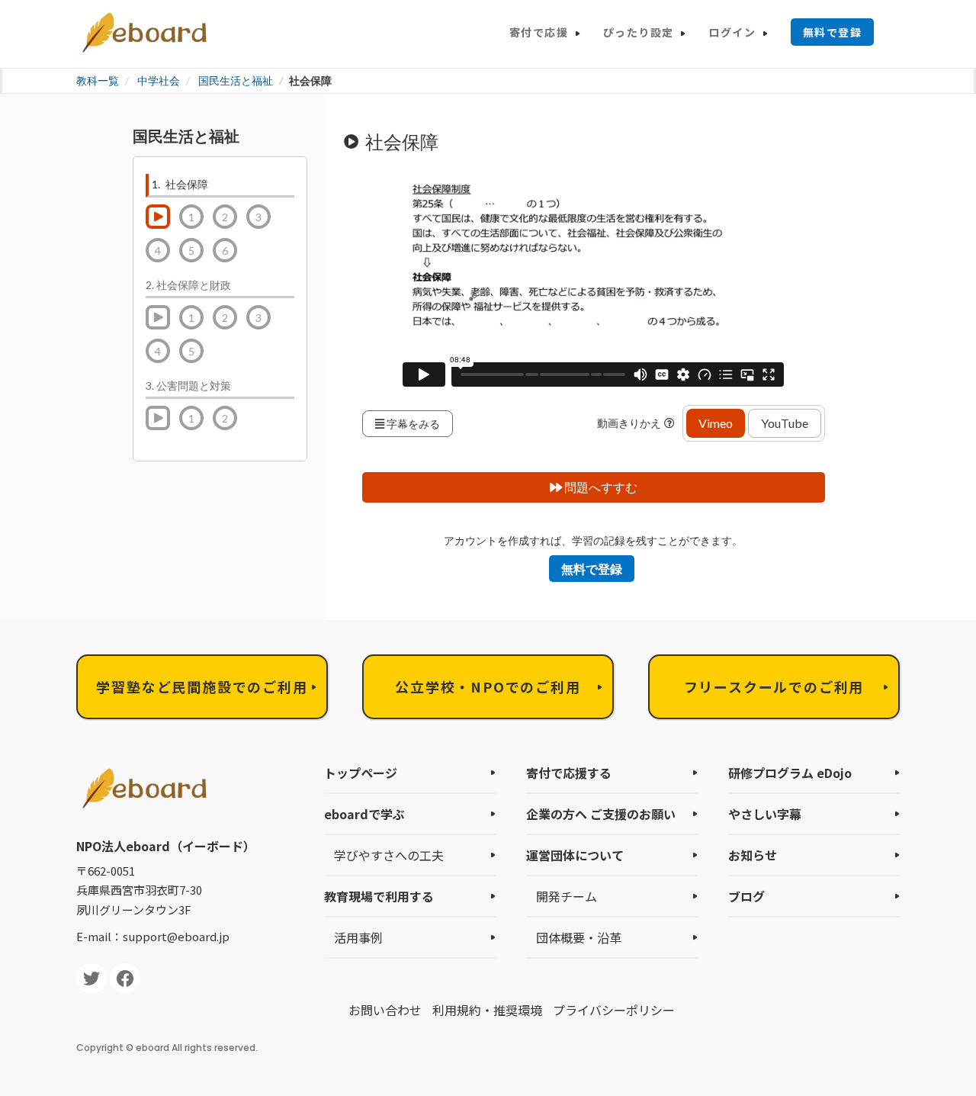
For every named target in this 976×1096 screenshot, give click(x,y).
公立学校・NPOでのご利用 (487, 686)
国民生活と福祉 (235, 80)
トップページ (360, 772)
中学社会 (158, 80)
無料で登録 (832, 32)
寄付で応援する (569, 772)
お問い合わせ (385, 1010)
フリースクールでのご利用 (774, 686)
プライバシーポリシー (614, 1010)
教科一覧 (97, 80)
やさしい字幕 (764, 814)
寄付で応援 (538, 32)
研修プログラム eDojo (790, 772)
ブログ (746, 896)
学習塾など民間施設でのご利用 (201, 686)
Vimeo (715, 423)
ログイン (732, 32)
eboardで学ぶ (364, 814)
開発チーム (566, 896)
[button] (671, 423)
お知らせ (752, 855)
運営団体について (575, 855)
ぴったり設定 (638, 32)
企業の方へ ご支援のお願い (601, 814)
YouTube (784, 423)
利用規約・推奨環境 (487, 1010)
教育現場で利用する (379, 896)
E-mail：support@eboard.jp (153, 936)
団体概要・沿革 (578, 937)
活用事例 (358, 937)
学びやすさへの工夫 (389, 855)
